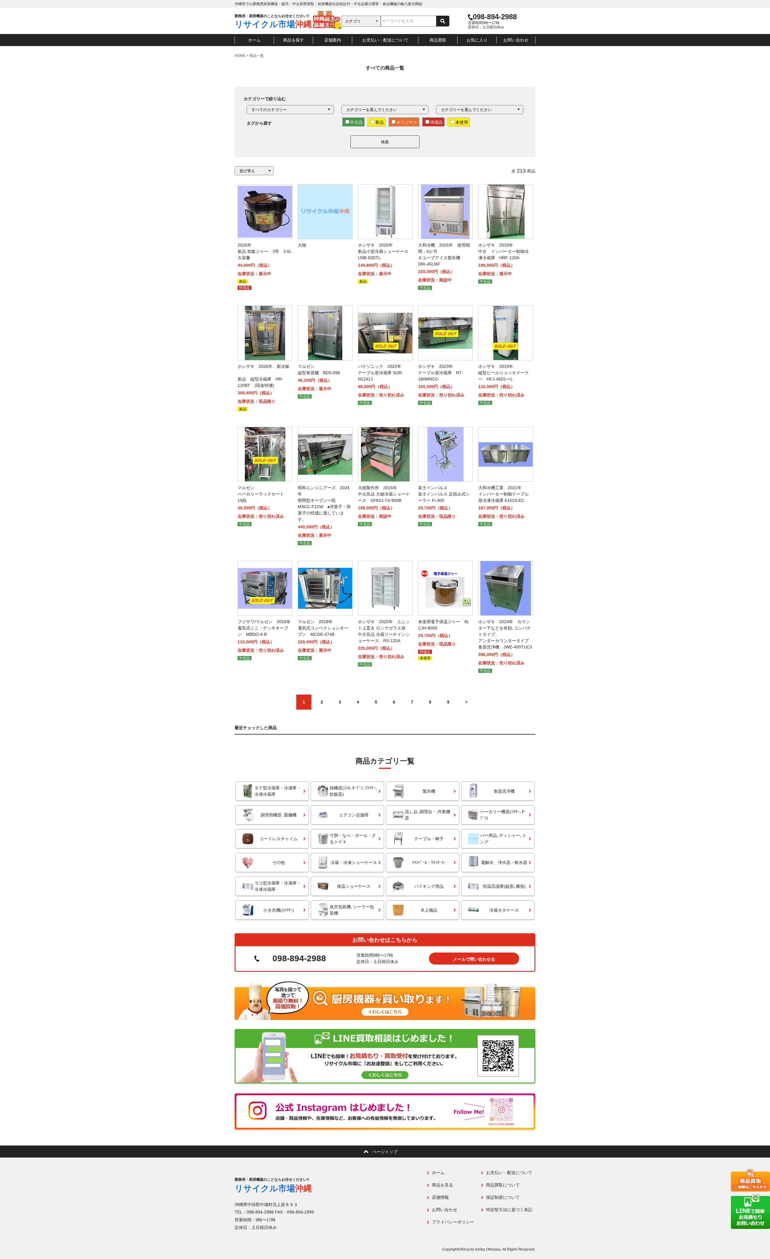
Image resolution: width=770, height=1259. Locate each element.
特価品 (436, 122)
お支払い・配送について (385, 40)
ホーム (254, 40)
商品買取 (438, 40)
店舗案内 (332, 40)
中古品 (356, 122)
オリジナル (406, 122)
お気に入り (477, 40)
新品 (379, 122)
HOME (240, 56)
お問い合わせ (515, 40)
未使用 (461, 122)
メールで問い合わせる (474, 959)
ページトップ (385, 1151)
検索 (385, 142)
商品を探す (293, 40)
